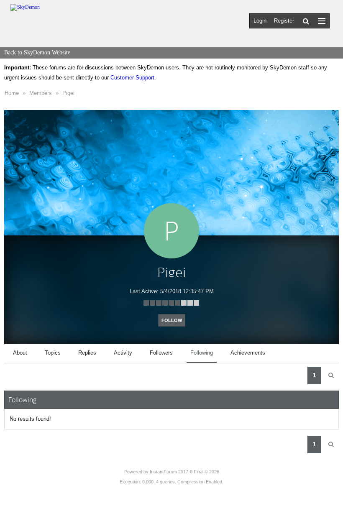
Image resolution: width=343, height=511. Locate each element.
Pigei (68, 93)
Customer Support (132, 77)
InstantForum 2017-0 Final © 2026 (184, 471)
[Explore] (321, 21)
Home (12, 93)
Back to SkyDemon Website (37, 52)
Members (40, 93)
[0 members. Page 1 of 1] (331, 375)
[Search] (306, 21)
